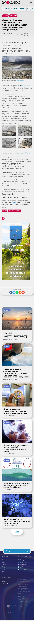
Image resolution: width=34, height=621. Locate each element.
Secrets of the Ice (21, 80)
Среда (4, 567)
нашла (14, 202)
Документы (5, 574)
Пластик (22, 9)
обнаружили (26, 86)
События (5, 560)
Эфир (3, 571)
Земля (4, 210)
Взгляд (4, 562)
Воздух (30, 9)
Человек (13, 9)
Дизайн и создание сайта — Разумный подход (21, 614)
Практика (5, 564)
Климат (5, 9)
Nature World (26, 34)
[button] (28, 3)
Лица (3, 569)
